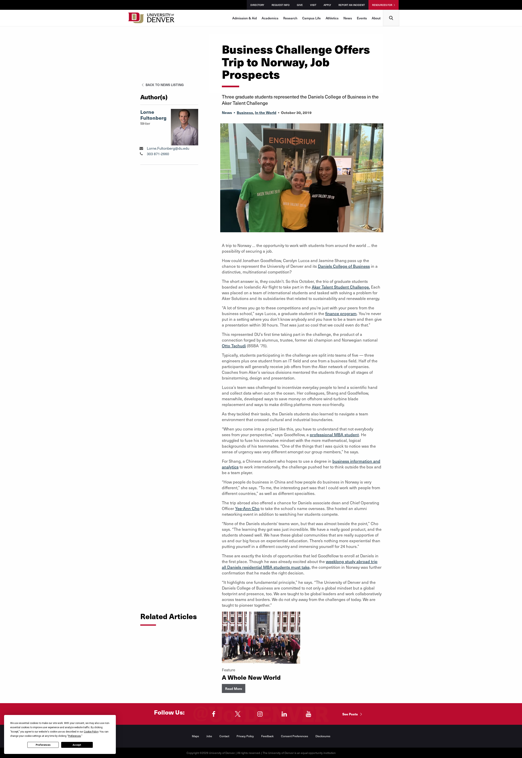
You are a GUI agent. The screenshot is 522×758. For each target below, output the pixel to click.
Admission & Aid (244, 18)
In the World (265, 112)
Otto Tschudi (234, 346)
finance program (341, 313)
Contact (224, 736)
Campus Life (311, 18)
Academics (270, 18)
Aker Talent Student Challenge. (341, 287)
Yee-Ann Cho (247, 508)
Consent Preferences (294, 736)
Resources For (382, 5)
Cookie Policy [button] (91, 731)
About (376, 18)
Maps (195, 736)
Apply (327, 5)
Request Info (281, 5)
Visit (313, 5)
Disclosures (322, 736)
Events (362, 18)
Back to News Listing (164, 84)
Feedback (267, 736)
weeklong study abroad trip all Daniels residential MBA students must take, (299, 564)
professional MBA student (334, 434)
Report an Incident (351, 5)
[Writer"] (141, 148)
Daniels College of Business (344, 266)
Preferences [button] (74, 736)
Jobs (209, 736)
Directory (257, 5)
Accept (77, 745)
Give (300, 5)
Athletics (332, 18)
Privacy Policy (245, 736)
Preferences (43, 745)
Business (245, 112)
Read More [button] (233, 688)
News (347, 18)
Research (290, 18)
